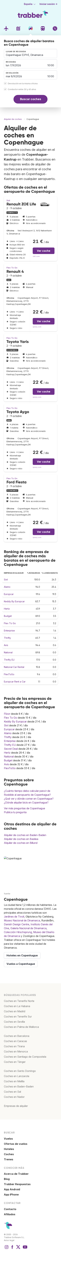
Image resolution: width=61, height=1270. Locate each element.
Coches (9, 1154)
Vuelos (8, 1138)
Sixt (8, 200)
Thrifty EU (9, 659)
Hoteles (9, 1149)
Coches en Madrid (14, 1011)
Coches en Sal (12, 1091)
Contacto (10, 1209)
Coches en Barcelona (16, 1036)
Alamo (7, 586)
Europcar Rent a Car (15, 681)
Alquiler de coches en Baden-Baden (25, 835)
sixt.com (36, 256)
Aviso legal (9, 1240)
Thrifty (7, 637)
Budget (8, 616)
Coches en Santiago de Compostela (25, 1056)
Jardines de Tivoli (14, 916)
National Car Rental (14, 667)
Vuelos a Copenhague (21, 963)
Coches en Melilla (14, 1081)
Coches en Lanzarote (16, 1076)
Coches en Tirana (14, 1046)
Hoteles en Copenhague (22, 955)
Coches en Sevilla (14, 1021)
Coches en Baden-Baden (19, 1086)
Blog (7, 1179)
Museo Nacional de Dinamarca (22, 920)
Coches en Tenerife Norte (19, 1001)
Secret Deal (11, 748)
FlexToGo (9, 674)
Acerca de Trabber (16, 1173)
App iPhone (11, 1194)
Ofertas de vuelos (15, 1143)
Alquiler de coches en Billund (20, 842)
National (8, 652)
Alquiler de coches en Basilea (21, 839)
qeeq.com (37, 327)
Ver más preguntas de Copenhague (24, 808)
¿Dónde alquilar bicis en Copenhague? (26, 802)
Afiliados (9, 1214)
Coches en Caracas (15, 1041)
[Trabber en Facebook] (12, 1248)
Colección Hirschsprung (18, 932)
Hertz (7, 608)
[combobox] (30, 53)
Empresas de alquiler (16, 1106)
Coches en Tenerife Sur (18, 1016)
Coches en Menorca (16, 1051)
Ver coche (43, 250)
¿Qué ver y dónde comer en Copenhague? (29, 798)
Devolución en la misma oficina (23, 83)
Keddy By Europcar (14, 601)
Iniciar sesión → (48, 4)
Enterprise (9, 630)
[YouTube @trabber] (24, 1248)
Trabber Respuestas (17, 1184)
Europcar (9, 594)
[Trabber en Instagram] (6, 1248)
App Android (12, 1189)
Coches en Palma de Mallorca (21, 1026)
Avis (6, 645)
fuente (7, 893)
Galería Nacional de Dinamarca (28, 928)
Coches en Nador (14, 1096)
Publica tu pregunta (15, 812)
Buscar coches (30, 99)
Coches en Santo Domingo (20, 1071)
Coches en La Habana (17, 1006)
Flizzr (7, 713)
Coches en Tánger (15, 1061)
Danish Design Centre (16, 924)
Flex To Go (12, 267)
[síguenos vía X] (18, 1248)
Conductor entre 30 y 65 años (22, 89)
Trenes (8, 1159)
